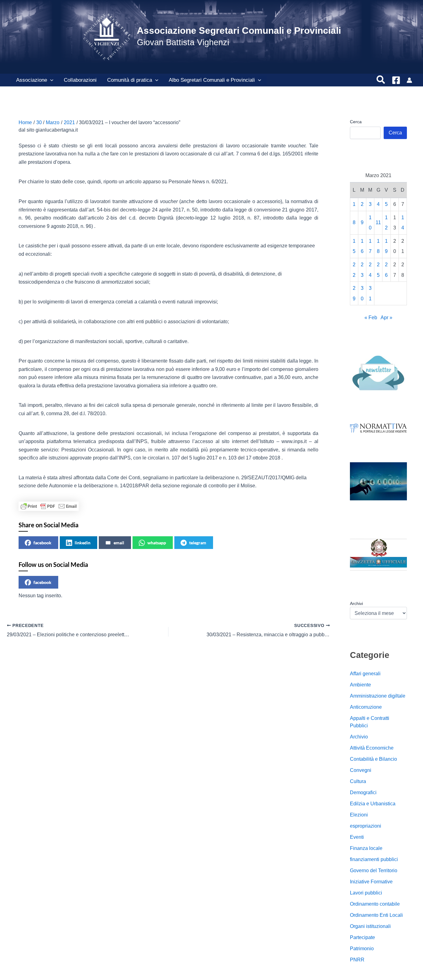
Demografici (363, 792)
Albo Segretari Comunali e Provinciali (212, 80)
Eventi (357, 837)
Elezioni (359, 814)
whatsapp (156, 542)
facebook (42, 542)
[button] (50, 80)
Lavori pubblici (366, 892)
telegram (197, 542)
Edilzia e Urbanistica (372, 803)
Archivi (356, 603)
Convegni (360, 770)
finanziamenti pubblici (374, 859)
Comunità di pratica (129, 80)
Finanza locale (366, 848)
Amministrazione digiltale (377, 696)
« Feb (370, 317)
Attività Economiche (372, 748)
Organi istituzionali (370, 926)
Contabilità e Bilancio (373, 759)
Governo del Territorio (373, 870)
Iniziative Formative (371, 881)
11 (378, 222)
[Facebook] (396, 80)
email (119, 542)
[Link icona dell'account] (409, 80)
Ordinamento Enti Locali (376, 915)
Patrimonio (362, 948)
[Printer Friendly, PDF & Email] (49, 506)
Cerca (356, 121)
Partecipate (362, 937)
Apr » (386, 317)
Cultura (358, 781)
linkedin (82, 542)
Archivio (359, 736)
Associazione (31, 80)
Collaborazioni (80, 80)
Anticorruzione (366, 707)
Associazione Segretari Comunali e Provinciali (239, 30)
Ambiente (360, 684)
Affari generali (365, 673)
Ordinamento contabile (375, 904)
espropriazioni (365, 826)
